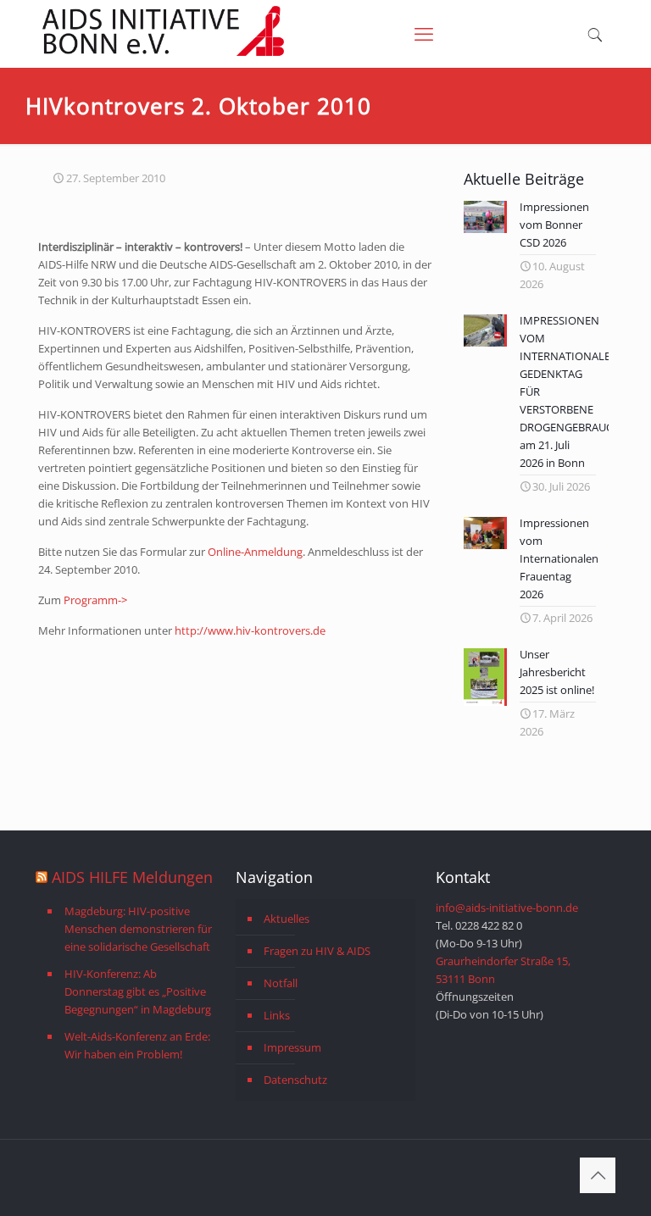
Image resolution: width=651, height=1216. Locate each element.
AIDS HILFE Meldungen (132, 877)
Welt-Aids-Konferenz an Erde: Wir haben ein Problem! (137, 1045)
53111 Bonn (465, 978)
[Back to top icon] (597, 1175)
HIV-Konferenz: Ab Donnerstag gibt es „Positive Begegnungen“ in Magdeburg (137, 991)
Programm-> (95, 600)
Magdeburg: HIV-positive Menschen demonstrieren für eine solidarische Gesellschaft (138, 928)
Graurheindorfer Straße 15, (503, 961)
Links (277, 1015)
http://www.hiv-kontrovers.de (250, 630)
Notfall (281, 983)
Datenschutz (295, 1079)
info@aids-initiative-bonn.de (507, 907)
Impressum (292, 1047)
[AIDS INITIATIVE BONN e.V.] (163, 52)
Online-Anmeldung (255, 551)
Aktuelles (286, 918)
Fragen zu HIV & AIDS (317, 950)
